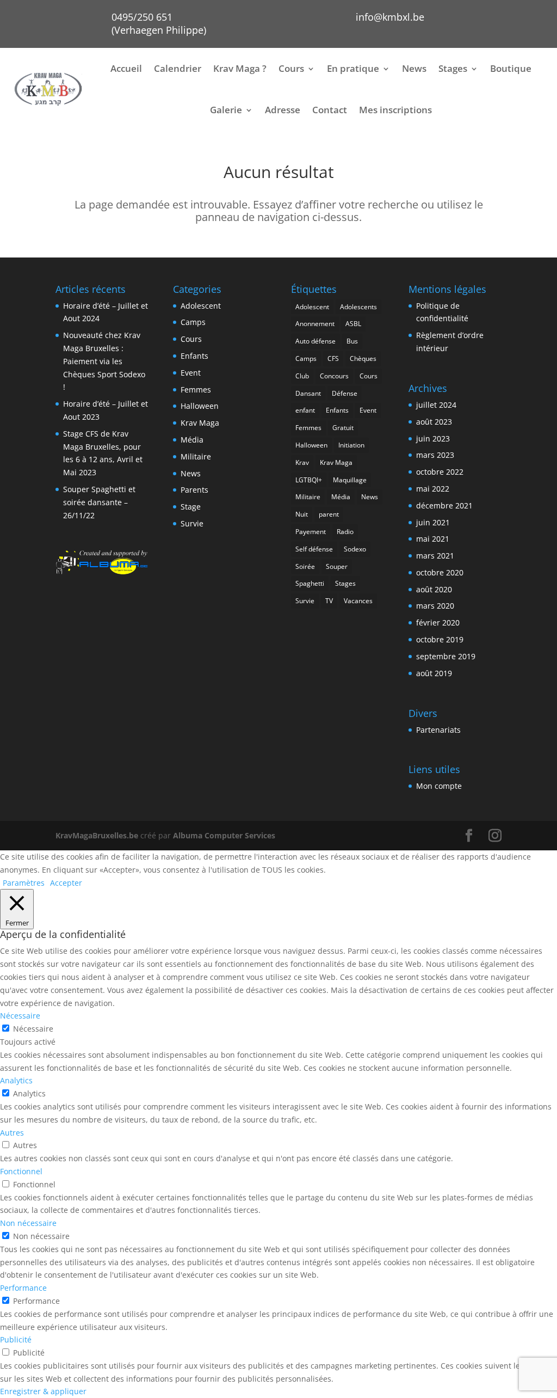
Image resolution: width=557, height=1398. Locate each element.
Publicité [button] (16, 1339)
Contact (329, 109)
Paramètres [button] (24, 883)
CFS (333, 358)
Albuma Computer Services (224, 835)
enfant (305, 410)
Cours (291, 68)
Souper (337, 566)
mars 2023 (435, 455)
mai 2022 (432, 488)
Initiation (351, 445)
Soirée (305, 566)
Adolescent (201, 306)
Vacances (358, 600)
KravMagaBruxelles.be (96, 835)
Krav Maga (200, 423)
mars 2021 (435, 555)
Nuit (301, 514)
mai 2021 (432, 539)
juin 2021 (433, 522)
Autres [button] (12, 1132)
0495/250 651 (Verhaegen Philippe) (159, 23)
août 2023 (434, 421)
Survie (192, 523)
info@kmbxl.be (390, 16)
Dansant (308, 393)
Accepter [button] (66, 883)
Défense (344, 393)
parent (329, 514)
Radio (345, 531)
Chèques (363, 358)
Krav (302, 462)
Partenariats (438, 730)
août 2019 (434, 673)
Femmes (196, 389)
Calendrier (177, 68)
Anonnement (315, 323)
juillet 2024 (436, 405)
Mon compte (439, 786)
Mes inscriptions (395, 109)
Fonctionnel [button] (21, 1171)
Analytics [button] (16, 1080)
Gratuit (343, 427)
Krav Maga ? (240, 68)
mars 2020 (435, 605)
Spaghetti (309, 583)
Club (302, 376)
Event (191, 372)
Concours (334, 376)
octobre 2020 (439, 572)
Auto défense (315, 341)
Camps (193, 322)
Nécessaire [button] (20, 1015)
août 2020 (434, 589)
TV (329, 600)
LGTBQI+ (308, 480)
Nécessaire (33, 1028)
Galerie (226, 109)
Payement (310, 531)
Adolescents (358, 306)
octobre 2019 (439, 639)
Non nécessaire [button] (28, 1223)
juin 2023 (433, 438)
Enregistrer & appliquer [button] (43, 1391)
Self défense (314, 549)
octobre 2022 (439, 472)
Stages (452, 68)
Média (192, 439)
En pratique (353, 68)
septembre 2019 (445, 656)
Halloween (200, 406)
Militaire (196, 456)
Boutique (510, 68)
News (414, 68)
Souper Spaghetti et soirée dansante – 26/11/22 (99, 502)
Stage (191, 506)
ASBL (353, 323)
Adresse (282, 109)
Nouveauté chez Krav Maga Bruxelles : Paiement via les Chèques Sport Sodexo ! (104, 361)
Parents (194, 490)
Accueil (126, 68)
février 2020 (438, 622)
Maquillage (350, 480)
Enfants (194, 356)
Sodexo (355, 549)
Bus (352, 341)
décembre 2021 (444, 505)
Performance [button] (23, 1288)
